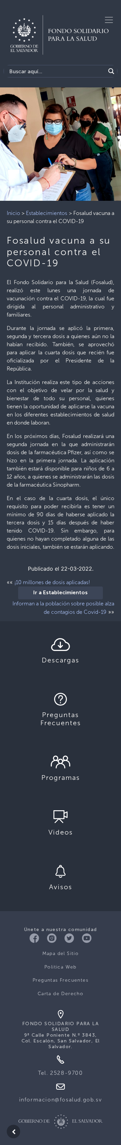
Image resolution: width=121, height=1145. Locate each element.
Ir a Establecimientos (60, 593)
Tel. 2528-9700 (60, 1073)
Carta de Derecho (60, 994)
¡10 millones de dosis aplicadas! (52, 582)
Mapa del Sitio (60, 953)
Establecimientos (46, 213)
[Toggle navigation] (109, 20)
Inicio (13, 213)
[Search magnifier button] (111, 71)
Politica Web (60, 967)
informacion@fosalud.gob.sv (60, 1099)
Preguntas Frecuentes (60, 980)
